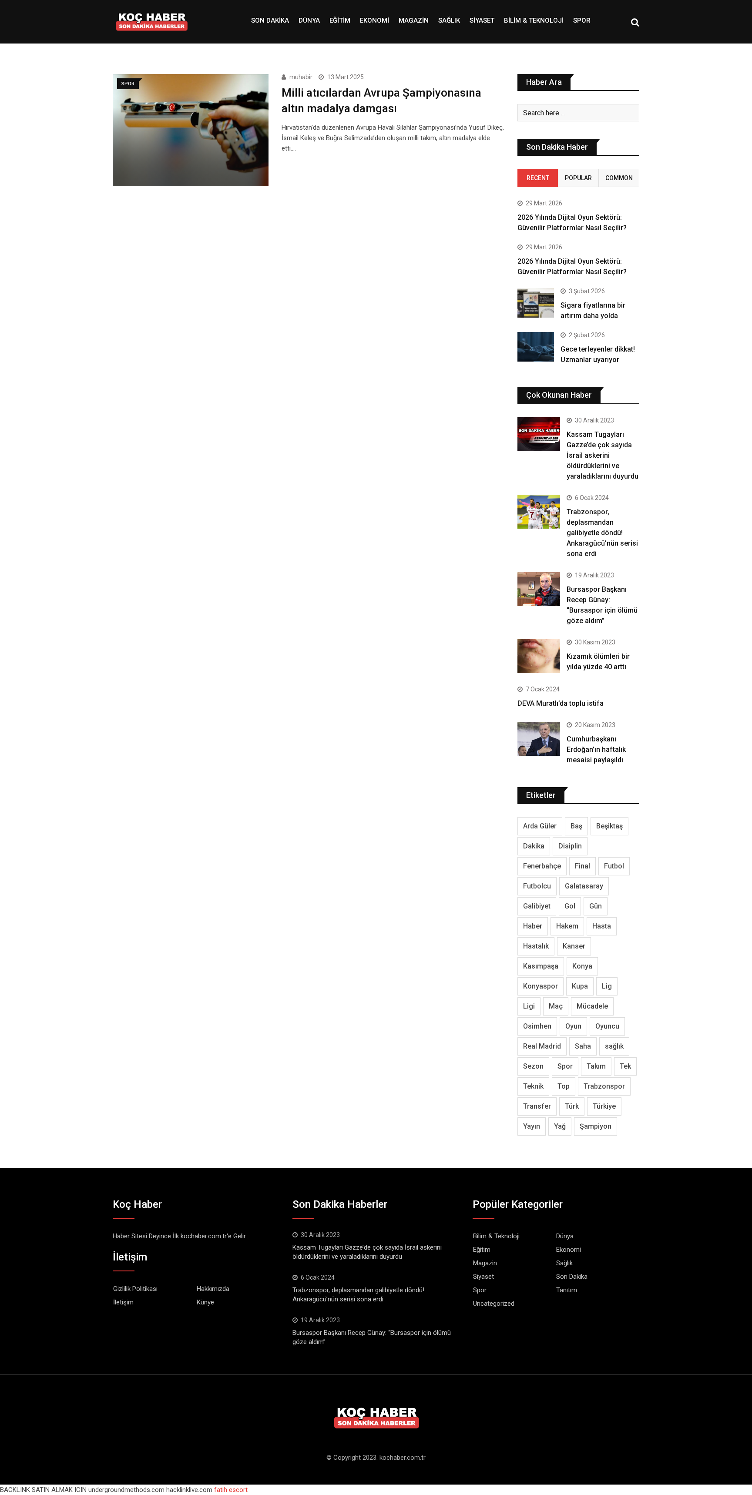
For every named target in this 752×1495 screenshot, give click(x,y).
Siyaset (482, 20)
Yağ (560, 1126)
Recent (538, 177)
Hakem (567, 926)
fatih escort (231, 1490)
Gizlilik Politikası (135, 1289)
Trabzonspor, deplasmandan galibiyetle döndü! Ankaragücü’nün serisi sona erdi (602, 533)
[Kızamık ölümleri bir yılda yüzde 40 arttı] (538, 656)
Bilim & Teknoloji (534, 20)
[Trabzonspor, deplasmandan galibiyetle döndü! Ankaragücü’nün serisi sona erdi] (538, 512)
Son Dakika (270, 20)
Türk (572, 1106)
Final (582, 866)
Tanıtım (566, 1290)
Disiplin (570, 846)
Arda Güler (540, 826)
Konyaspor (540, 986)
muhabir (300, 77)
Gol (569, 906)
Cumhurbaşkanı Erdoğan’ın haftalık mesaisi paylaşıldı (596, 749)
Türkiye (604, 1106)
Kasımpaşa (540, 966)
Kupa (580, 986)
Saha (583, 1046)
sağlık (614, 1046)
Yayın (531, 1126)
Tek (625, 1066)
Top (563, 1086)
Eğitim (339, 20)
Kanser (574, 946)
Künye (205, 1302)
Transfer (537, 1106)
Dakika (533, 846)
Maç (556, 1006)
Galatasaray (584, 886)
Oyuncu (607, 1026)
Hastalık (536, 946)
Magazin (414, 20)
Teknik (533, 1086)
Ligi (529, 1006)
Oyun (573, 1026)
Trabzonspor (604, 1086)
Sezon (533, 1066)
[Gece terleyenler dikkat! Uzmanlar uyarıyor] (535, 346)
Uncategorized (493, 1303)
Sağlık (449, 20)
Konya (582, 966)
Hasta (601, 926)
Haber (532, 926)
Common (619, 177)
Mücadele (592, 1006)
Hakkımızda (213, 1289)
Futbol (614, 866)
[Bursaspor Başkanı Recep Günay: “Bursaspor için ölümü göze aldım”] (538, 589)
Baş (576, 826)
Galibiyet (537, 906)
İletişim (123, 1302)
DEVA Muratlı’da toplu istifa (560, 703)
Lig (607, 986)
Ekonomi (374, 20)
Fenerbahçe (542, 866)
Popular (578, 177)
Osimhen (537, 1026)
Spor (582, 20)
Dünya (309, 20)
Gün (595, 906)
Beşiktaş (609, 826)
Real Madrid (542, 1046)
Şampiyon (595, 1126)
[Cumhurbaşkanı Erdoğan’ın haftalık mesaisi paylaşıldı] (538, 739)
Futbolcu (537, 886)
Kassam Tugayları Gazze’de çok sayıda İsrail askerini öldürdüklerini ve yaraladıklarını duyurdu (602, 455)
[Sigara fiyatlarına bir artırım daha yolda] (535, 302)
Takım (596, 1066)
